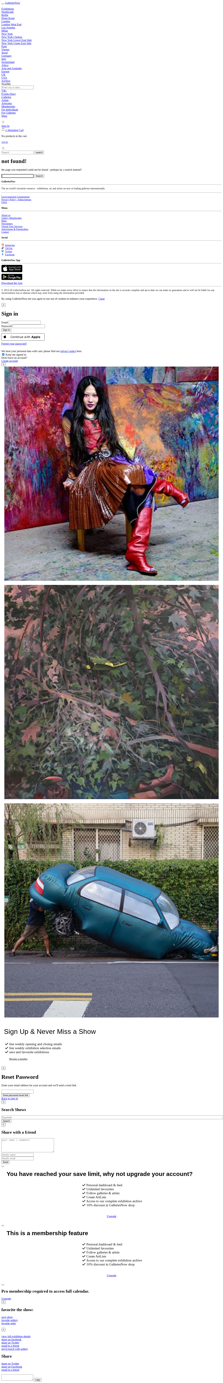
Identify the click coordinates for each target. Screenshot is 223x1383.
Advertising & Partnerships (14, 229)
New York (7, 33)
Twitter (8, 251)
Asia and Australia (11, 68)
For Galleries (8, 112)
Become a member (18, 1059)
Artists (5, 100)
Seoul (4, 52)
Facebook (9, 254)
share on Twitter (10, 1342)
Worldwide (7, 11)
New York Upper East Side (16, 43)
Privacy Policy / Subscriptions (16, 199)
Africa (4, 65)
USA (4, 77)
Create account (9, 360)
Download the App (11, 283)
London (5, 21)
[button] (101, 298)
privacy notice (68, 351)
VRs (3, 90)
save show (7, 1317)
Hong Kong (8, 18)
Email (4, 322)
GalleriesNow (12, 2)
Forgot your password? (14, 343)
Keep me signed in (15, 354)
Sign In (5, 126)
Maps (4, 221)
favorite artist (8, 1323)
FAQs (4, 202)
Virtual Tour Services (11, 226)
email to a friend (10, 1345)
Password (6, 326)
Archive (5, 80)
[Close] (2, 1166)
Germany (6, 55)
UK (3, 74)
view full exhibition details (15, 1336)
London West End (11, 24)
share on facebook (11, 1339)
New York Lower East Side (16, 40)
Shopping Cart (15, 130)
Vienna (5, 49)
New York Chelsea (11, 37)
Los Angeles (8, 27)
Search (6, 1121)
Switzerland (7, 62)
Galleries (6, 97)
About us (5, 215)
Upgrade (111, 1216)
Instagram (10, 245)
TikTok (8, 248)
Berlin (4, 15)
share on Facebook (11, 1366)
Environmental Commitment (15, 197)
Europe (5, 71)
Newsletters (7, 223)
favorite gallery (9, 1320)
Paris (4, 46)
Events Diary (8, 93)
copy (37, 1379)
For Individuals (9, 109)
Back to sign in (9, 1098)
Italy (3, 58)
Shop (4, 115)
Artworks (6, 103)
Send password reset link (15, 1095)
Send (5, 1162)
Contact (5, 232)
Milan (4, 30)
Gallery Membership (11, 218)
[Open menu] (2, 3)
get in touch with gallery (14, 1348)
